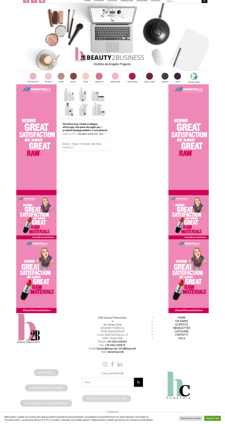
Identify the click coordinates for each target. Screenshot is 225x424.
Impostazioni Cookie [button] (191, 418)
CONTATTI (181, 334)
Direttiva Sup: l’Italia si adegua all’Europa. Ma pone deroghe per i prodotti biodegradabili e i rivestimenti (85, 127)
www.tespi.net (116, 351)
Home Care (92, 134)
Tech (101, 134)
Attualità (82, 134)
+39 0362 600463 (116, 341)
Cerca (181, 338)
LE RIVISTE (181, 324)
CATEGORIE (182, 331)
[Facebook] (112, 364)
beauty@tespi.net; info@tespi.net (116, 348)
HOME (181, 317)
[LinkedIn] (119, 364)
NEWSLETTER (181, 327)
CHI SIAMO (181, 321)
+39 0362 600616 (115, 345)
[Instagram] (105, 364)
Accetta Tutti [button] (212, 418)
